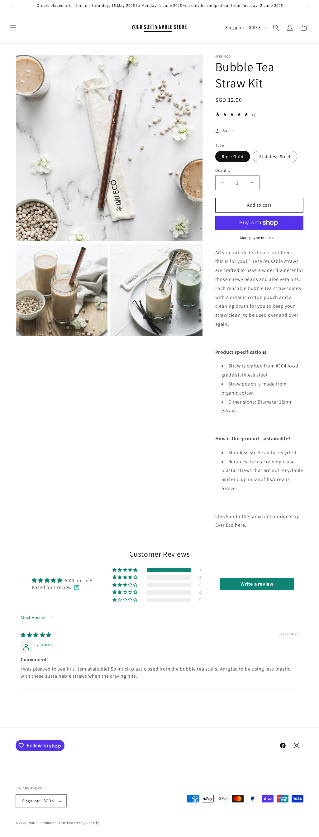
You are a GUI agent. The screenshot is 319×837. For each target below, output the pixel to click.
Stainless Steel (275, 156)
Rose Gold (233, 156)
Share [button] (228, 130)
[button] (13, 28)
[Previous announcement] (12, 6)
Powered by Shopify (83, 823)
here (240, 525)
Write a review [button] (256, 584)
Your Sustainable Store (47, 823)
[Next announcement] (307, 6)
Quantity (223, 170)
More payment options (259, 237)
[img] (36, 635)
